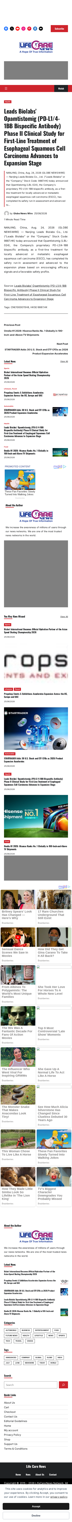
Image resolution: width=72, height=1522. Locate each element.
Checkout (10, 1411)
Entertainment (42, 1330)
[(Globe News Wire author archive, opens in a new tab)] (6, 215)
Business (26, 1330)
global (38, 1357)
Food (6, 447)
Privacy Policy (12, 1434)
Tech (8, 1341)
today (42, 1363)
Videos (30, 1341)
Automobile (8, 406)
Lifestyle (7, 389)
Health (7, 102)
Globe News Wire (23, 213)
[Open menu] (6, 88)
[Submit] (63, 1384)
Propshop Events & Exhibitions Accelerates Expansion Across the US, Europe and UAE (23, 394)
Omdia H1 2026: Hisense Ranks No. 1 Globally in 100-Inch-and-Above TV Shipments (26, 452)
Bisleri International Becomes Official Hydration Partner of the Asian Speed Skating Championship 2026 (27, 375)
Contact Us (10, 1416)
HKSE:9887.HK (38, 307)
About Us (9, 1402)
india (60, 1357)
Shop (7, 1439)
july (8, 1363)
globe (49, 1357)
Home (7, 1425)
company (26, 1357)
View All (64, 361)
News (50, 1336)
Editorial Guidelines (15, 1421)
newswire (29, 1363)
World (53, 1363)
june (17, 1363)
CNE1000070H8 (20, 307)
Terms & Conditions (15, 1448)
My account (11, 1430)
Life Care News (36, 1466)
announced (11, 1357)
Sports (6, 368)
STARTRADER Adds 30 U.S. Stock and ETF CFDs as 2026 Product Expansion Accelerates (27, 411)
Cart (6, 1407)
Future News (11, 1336)
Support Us (10, 1444)
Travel (14, 389)
